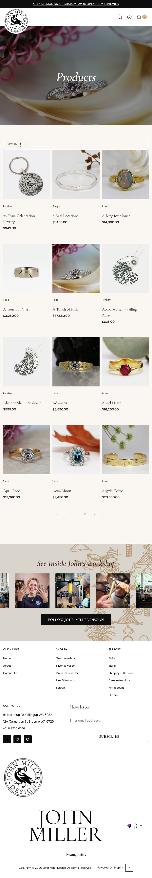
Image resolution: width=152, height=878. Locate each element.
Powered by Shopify (110, 867)
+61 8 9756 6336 (14, 728)
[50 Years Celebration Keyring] (26, 174)
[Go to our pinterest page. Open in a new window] (28, 739)
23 (85, 514)
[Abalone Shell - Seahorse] (26, 361)
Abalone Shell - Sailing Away (119, 312)
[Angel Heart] (125, 361)
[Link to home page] (23, 777)
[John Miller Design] (16, 21)
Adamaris (59, 403)
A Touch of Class (16, 309)
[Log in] (129, 16)
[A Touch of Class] (26, 268)
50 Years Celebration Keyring (19, 218)
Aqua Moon (61, 490)
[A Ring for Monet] (125, 174)
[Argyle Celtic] (125, 449)
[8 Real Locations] (75, 174)
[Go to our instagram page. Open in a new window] (17, 739)
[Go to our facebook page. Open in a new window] (7, 739)
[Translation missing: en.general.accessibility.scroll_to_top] (129, 868)
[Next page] (94, 514)
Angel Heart (111, 403)
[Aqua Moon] (75, 449)
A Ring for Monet (116, 215)
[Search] (120, 16)
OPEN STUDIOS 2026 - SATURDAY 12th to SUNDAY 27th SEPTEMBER (76, 4)
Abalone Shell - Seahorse (22, 403)
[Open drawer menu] (37, 16)
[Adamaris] (75, 361)
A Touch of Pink (65, 309)
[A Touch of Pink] (75, 268)
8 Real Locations (65, 215)
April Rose (11, 490)
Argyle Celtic (112, 490)
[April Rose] (26, 449)
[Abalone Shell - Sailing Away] (125, 268)
